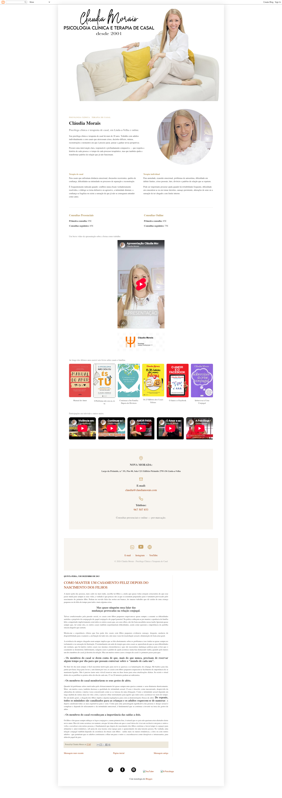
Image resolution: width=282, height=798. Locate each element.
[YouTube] (148, 771)
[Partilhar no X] (103, 744)
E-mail (128, 555)
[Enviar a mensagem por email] (98, 744)
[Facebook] (122, 771)
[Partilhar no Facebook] (106, 744)
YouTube (153, 555)
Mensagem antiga (161, 753)
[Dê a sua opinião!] (100, 744)
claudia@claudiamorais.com (141, 490)
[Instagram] (133, 771)
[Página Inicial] (110, 771)
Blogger (149, 778)
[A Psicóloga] (167, 771)
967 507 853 (141, 509)
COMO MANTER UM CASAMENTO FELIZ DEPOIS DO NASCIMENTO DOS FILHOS (106, 585)
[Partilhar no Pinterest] (109, 744)
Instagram (140, 555)
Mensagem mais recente (74, 753)
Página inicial (118, 753)
